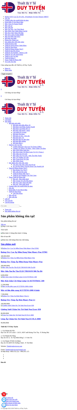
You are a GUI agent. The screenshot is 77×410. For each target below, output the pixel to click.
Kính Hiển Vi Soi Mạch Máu (14, 22)
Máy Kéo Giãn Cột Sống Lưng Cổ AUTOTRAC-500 (22, 281)
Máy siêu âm (9, 27)
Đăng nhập (8, 70)
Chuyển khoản (9, 202)
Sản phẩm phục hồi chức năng (14, 42)
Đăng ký (7, 68)
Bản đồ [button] (3, 362)
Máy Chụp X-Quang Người (14, 24)
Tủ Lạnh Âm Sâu (10, 62)
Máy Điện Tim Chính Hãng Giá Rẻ (16, 31)
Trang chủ (8, 118)
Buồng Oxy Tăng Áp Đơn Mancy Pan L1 (18, 300)
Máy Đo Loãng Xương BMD (14, 35)
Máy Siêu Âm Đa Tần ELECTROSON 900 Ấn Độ (21, 271)
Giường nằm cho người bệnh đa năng (17, 20)
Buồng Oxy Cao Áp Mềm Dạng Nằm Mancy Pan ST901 (24, 252)
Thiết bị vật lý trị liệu (11, 56)
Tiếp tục (3, 224)
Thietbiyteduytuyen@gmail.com (15, 349)
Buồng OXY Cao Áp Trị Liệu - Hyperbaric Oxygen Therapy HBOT (27, 17)
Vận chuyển (9, 200)
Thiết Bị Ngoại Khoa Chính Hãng (15, 45)
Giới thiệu (8, 120)
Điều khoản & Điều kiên (12, 403)
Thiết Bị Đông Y (10, 58)
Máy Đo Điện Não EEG (12, 36)
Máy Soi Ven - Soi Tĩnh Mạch (14, 29)
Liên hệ (7, 199)
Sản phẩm (8, 121)
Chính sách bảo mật (11, 399)
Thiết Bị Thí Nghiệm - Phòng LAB (16, 53)
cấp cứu (7, 18)
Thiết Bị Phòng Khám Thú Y (14, 49)
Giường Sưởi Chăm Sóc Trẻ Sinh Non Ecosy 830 (21, 309)
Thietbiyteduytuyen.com (14, 346)
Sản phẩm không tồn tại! (12, 211)
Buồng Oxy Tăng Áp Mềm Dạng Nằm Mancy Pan (22, 262)
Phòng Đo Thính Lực (12, 40)
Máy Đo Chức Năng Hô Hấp (14, 33)
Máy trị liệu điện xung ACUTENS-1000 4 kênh (20, 290)
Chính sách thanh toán (12, 401)
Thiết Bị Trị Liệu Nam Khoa (14, 54)
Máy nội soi (8, 26)
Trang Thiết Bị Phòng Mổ (13, 60)
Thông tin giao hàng (11, 405)
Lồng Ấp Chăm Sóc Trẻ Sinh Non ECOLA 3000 (21, 319)
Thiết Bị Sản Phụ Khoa (12, 51)
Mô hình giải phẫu (10, 38)
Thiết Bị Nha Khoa (11, 47)
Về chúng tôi (9, 398)
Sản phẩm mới (8, 244)
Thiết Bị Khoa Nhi (11, 44)
